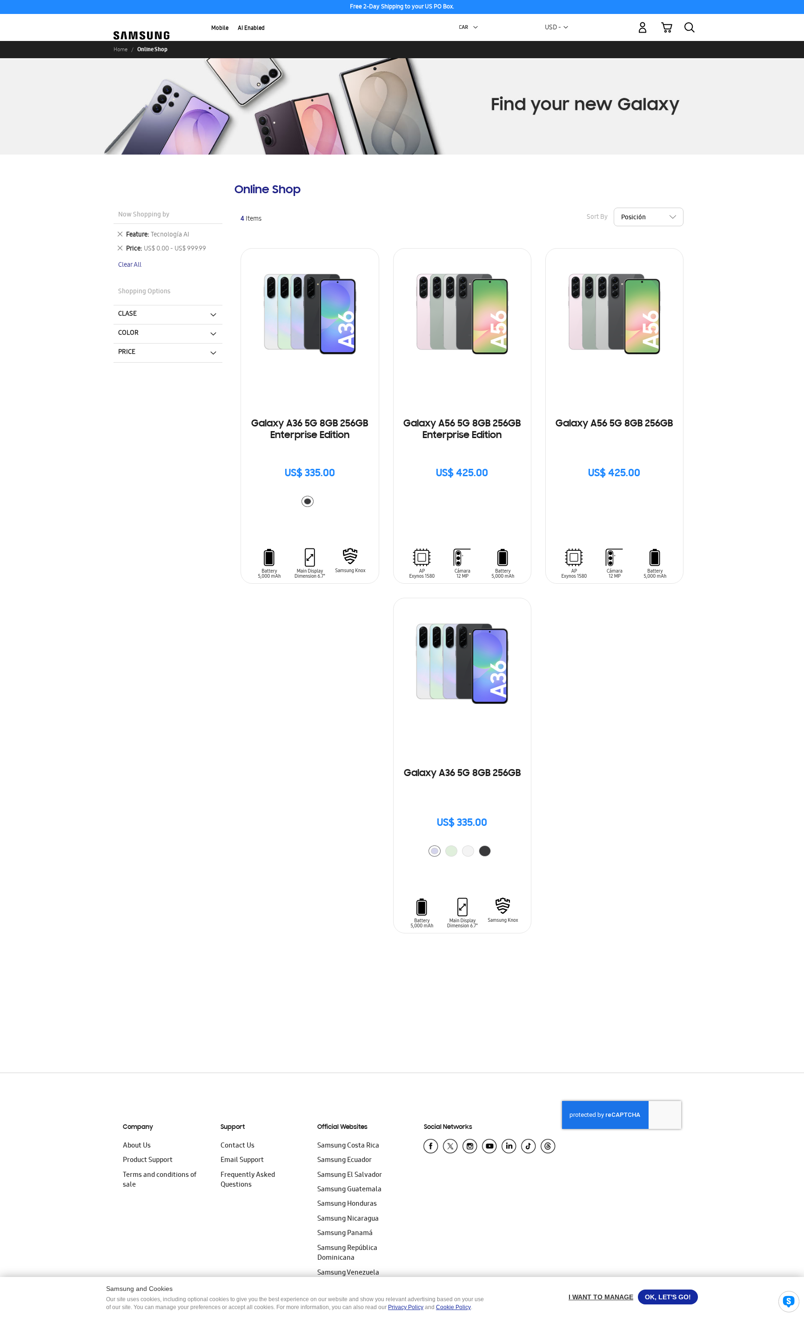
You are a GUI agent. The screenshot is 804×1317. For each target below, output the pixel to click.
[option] (308, 501)
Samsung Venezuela (348, 1273)
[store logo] (141, 22)
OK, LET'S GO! (668, 1297)
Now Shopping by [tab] (143, 215)
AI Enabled (251, 28)
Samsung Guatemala (349, 1189)
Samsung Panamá (345, 1233)
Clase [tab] (127, 314)
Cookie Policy (453, 1307)
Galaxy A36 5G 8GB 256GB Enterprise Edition (309, 430)
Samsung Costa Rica (348, 1146)
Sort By (597, 217)
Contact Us (238, 1146)
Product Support (148, 1160)
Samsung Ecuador (344, 1160)
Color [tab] (128, 333)
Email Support (242, 1160)
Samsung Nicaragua (348, 1219)
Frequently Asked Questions (248, 1180)
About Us (137, 1146)
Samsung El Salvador (349, 1175)
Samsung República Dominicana (347, 1253)
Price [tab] (126, 352)
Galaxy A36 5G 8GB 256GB (462, 774)
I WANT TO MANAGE (601, 1297)
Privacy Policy (405, 1307)
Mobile (219, 28)
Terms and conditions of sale (159, 1180)
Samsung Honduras (347, 1204)
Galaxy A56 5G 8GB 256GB (614, 424)
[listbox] (310, 502)
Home (120, 49)
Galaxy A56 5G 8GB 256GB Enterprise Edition (462, 430)
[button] (475, 27)
